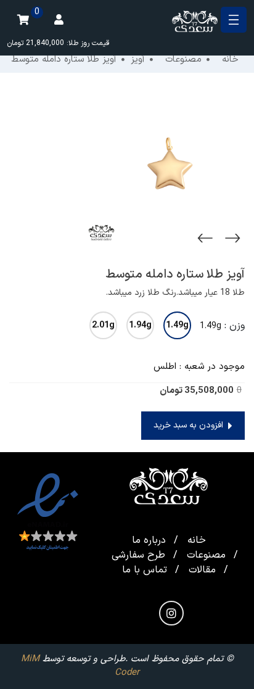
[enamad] (47, 513)
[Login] (58, 19)
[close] (234, 20)
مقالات (202, 570)
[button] (193, 425)
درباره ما (149, 540)
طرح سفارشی (138, 555)
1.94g (140, 325)
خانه (196, 540)
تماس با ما (144, 570)
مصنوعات (206, 555)
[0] (23, 19)
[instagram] (171, 613)
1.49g (177, 325)
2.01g (103, 325)
